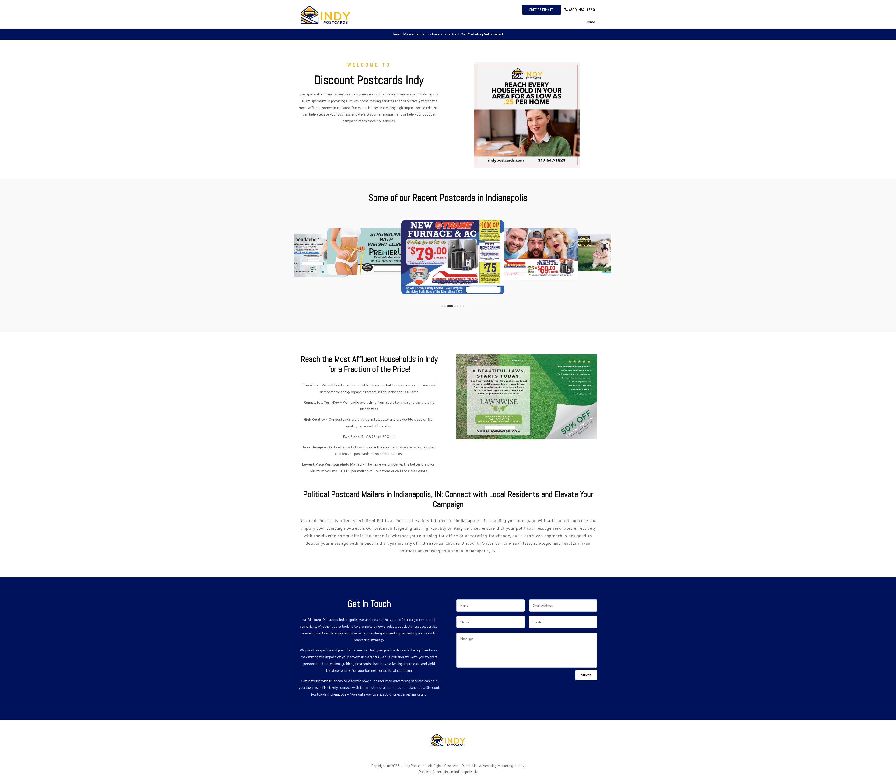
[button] (442, 306)
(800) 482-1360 (582, 9)
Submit (586, 675)
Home (590, 22)
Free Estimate (541, 9)
